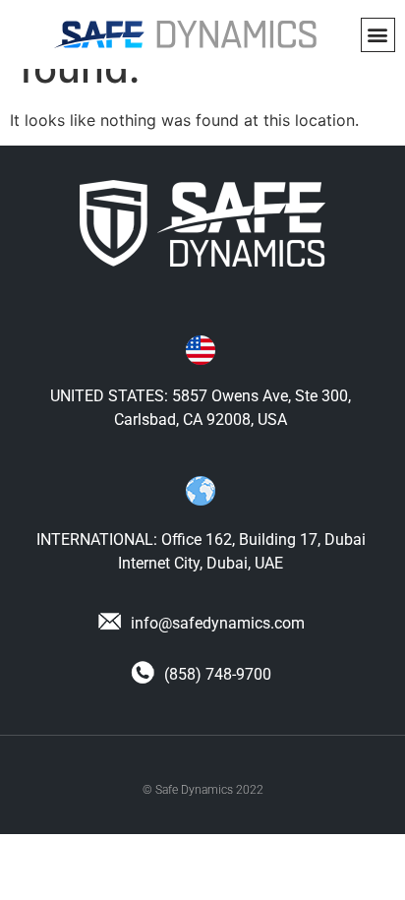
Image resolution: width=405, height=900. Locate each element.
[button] (378, 35)
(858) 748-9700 (215, 674)
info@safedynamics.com (216, 623)
